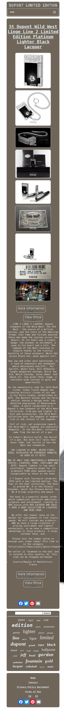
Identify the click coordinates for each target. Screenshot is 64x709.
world (29, 651)
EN (29, 696)
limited (47, 637)
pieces (41, 632)
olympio (36, 651)
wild (45, 620)
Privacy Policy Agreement (33, 687)
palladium (18, 662)
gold (49, 661)
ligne (33, 638)
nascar (42, 667)
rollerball (31, 666)
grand (32, 645)
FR (36, 696)
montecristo (49, 626)
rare (41, 645)
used (22, 650)
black (51, 644)
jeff (23, 655)
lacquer (18, 666)
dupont (18, 644)
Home (33, 677)
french (14, 650)
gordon (45, 654)
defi (24, 639)
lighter (29, 631)
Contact (33, 682)
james (21, 620)
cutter (15, 656)
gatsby (16, 632)
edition (22, 625)
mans (50, 666)
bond (32, 655)
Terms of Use (33, 691)
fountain (34, 661)
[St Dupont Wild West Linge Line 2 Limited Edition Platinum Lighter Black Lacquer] (33, 71)
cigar (31, 620)
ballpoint (48, 650)
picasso (50, 633)
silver (38, 620)
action (38, 627)
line (16, 637)
